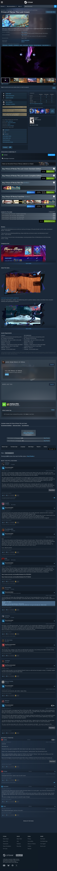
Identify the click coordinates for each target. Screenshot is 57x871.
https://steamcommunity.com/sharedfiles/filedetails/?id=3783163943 (16, 574)
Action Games (9, 10)
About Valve (19, 838)
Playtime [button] (38, 446)
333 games (7, 464)
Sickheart (7, 463)
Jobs (18, 841)
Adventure (31, 45)
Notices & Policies (32, 843)
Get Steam (42, 838)
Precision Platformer (37, 45)
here (27, 414)
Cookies (29, 846)
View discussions (6, 140)
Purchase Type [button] (14, 446)
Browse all (52, 211)
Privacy (29, 838)
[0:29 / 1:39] (28, 62)
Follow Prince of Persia (13, 371)
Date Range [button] (30, 446)
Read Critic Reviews (14, 405)
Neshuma (7, 700)
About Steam (6, 838)
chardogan (7, 660)
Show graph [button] (51, 449)
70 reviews (7, 682)
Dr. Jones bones (8, 640)
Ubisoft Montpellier (25, 40)
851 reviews (13, 504)
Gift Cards (5, 848)
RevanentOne (8, 587)
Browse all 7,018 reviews (28, 820)
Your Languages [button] (8, 453)
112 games (7, 617)
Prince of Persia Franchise (18, 10)
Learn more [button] (51, 154)
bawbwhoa (7, 615)
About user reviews (17, 425)
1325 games (7, 530)
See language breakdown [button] (6, 425)
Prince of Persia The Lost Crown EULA (10, 115)
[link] (41, 192)
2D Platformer (16, 45)
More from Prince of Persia (15, 362)
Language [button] (22, 446)
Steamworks (5, 843)
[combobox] (39, 6)
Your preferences (25, 425)
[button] (3, 6)
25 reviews (7, 702)
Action (21, 45)
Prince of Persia (10, 125)
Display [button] (45, 446)
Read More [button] (51, 490)
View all (53, 409)
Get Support (43, 843)
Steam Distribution (7, 846)
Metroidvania (5, 45)
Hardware (19, 843)
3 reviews (12, 589)
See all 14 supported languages (36, 103)
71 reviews (13, 464)
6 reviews (12, 617)
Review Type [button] (4, 446)
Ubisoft (22, 41)
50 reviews (7, 662)
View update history (7, 136)
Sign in (2, 87)
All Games (3, 10)
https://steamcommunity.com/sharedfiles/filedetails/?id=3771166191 (16, 576)
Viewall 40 (52, 111)
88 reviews (7, 641)
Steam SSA (5, 841)
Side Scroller (25, 45)
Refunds (29, 848)
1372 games (7, 504)
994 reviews (13, 559)
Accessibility (30, 841)
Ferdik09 (7, 503)
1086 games (7, 559)
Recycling (19, 846)
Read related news (7, 138)
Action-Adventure (45, 45)
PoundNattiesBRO (9, 529)
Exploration (11, 45)
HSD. (6, 558)
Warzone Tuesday (9, 681)
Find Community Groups (8, 142)
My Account (42, 846)
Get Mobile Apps (44, 841)
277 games (7, 589)
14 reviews (13, 530)
